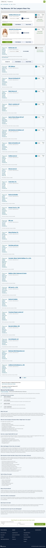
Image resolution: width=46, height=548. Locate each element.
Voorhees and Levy (13, 245)
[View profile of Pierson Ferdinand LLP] (4, 81)
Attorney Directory (5, 4)
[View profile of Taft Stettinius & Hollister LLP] (4, 133)
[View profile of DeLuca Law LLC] (4, 172)
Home (1, 4)
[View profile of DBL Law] (4, 223)
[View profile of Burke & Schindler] (4, 197)
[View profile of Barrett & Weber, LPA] (4, 329)
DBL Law (10, 220)
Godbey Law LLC (12, 156)
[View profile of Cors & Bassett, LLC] (4, 341)
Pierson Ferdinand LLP (14, 78)
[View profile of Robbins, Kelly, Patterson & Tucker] (4, 277)
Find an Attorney (4, 529)
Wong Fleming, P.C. (13, 232)
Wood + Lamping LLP (13, 104)
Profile (28, 24)
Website (18, 24)
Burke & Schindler (13, 194)
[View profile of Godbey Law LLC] (4, 159)
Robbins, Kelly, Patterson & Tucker (17, 273)
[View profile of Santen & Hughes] (4, 302)
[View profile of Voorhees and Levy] (4, 248)
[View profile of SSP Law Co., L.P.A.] (4, 290)
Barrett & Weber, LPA (14, 326)
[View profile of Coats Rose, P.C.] (4, 184)
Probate (14, 383)
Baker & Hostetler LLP (14, 143)
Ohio (11, 4)
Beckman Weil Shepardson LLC (16, 351)
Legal (25, 529)
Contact (7, 24)
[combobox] (9, 524)
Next (25, 377)
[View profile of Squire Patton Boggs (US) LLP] (4, 120)
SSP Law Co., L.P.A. (13, 287)
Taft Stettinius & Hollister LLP (16, 130)
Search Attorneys (39, 524)
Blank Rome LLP (12, 91)
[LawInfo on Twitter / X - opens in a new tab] (39, 532)
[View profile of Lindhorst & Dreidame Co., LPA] (4, 368)
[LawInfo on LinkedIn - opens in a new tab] (44, 532)
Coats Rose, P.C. (12, 181)
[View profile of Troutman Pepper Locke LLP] (4, 315)
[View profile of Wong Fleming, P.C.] (4, 235)
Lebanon (9, 387)
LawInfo (13, 529)
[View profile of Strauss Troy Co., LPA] (4, 210)
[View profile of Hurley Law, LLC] (4, 50)
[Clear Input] (16, 524)
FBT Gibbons (11, 66)
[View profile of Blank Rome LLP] (4, 94)
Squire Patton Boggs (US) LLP (16, 117)
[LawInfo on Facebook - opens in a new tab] (36, 532)
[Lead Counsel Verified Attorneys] (4, 391)
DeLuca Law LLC (12, 168)
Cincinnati (3, 387)
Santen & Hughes (12, 299)
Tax (9, 4)
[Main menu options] (4, 2)
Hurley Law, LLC (12, 47)
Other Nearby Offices (5, 57)
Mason (7, 387)
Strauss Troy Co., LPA (13, 207)
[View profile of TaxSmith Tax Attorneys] (5, 32)
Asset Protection (4, 383)
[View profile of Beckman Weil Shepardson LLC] (4, 354)
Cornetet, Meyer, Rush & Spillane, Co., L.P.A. (19, 258)
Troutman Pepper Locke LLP (15, 312)
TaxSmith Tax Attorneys (15, 29)
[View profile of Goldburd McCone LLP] (5, 16)
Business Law (10, 383)
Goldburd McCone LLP (14, 14)
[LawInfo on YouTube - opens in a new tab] (42, 532)
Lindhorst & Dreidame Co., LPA (16, 365)
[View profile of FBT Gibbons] (4, 69)
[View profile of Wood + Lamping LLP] (4, 107)
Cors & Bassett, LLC (13, 339)
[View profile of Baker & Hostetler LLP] (4, 146)
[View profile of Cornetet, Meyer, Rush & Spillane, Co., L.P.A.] (4, 262)
